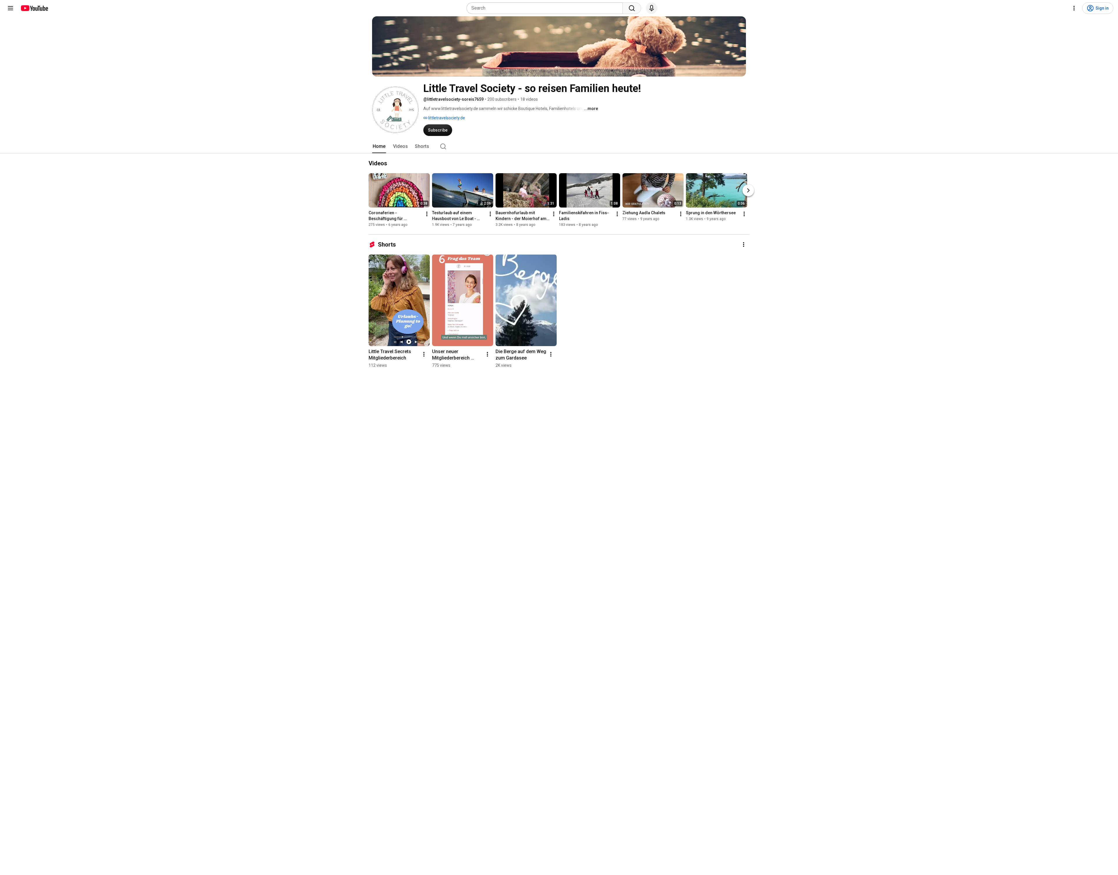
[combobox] (546, 8)
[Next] (748, 190)
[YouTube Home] (34, 8)
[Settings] (1074, 8)
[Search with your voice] (651, 8)
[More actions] (427, 214)
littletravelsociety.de (446, 118)
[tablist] (559, 146)
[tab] (379, 146)
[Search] (631, 8)
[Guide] (10, 8)
